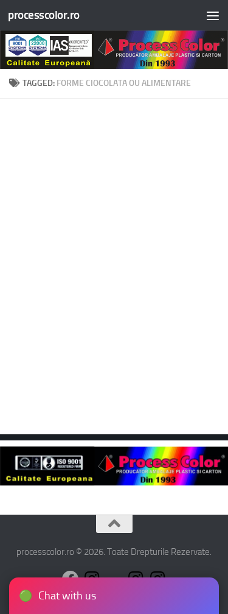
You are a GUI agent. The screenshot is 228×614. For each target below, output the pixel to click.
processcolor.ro (44, 15)
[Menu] (213, 15)
